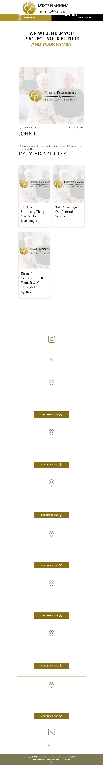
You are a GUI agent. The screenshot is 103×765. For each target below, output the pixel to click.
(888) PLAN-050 (48, 346)
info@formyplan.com (51, 364)
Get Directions (49, 414)
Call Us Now (28, 17)
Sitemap (57, 759)
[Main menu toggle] (80, 8)
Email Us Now (85, 17)
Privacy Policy (47, 759)
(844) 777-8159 (51, 352)
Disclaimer (66, 759)
